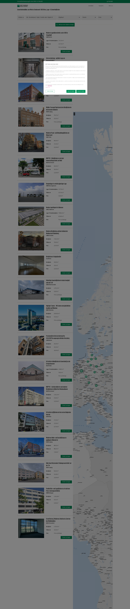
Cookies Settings (50, 91)
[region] (65, 78)
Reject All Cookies (71, 91)
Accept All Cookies (80, 91)
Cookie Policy (50, 85)
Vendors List (48, 87)
